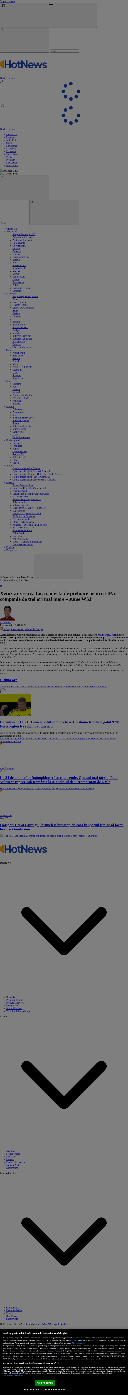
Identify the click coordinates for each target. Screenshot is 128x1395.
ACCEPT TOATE (45, 1383)
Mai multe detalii (78, 1343)
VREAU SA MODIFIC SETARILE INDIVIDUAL (44, 1389)
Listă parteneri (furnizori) (12, 1376)
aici (58, 1353)
